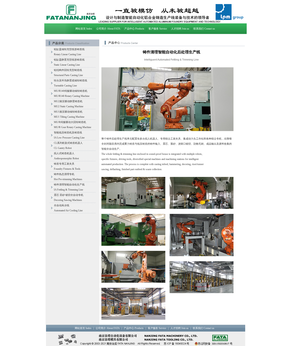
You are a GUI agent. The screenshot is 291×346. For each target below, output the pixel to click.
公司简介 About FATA (108, 28)
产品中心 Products (134, 28)
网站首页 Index (83, 28)
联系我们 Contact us (204, 28)
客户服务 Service (157, 28)
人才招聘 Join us (180, 28)
